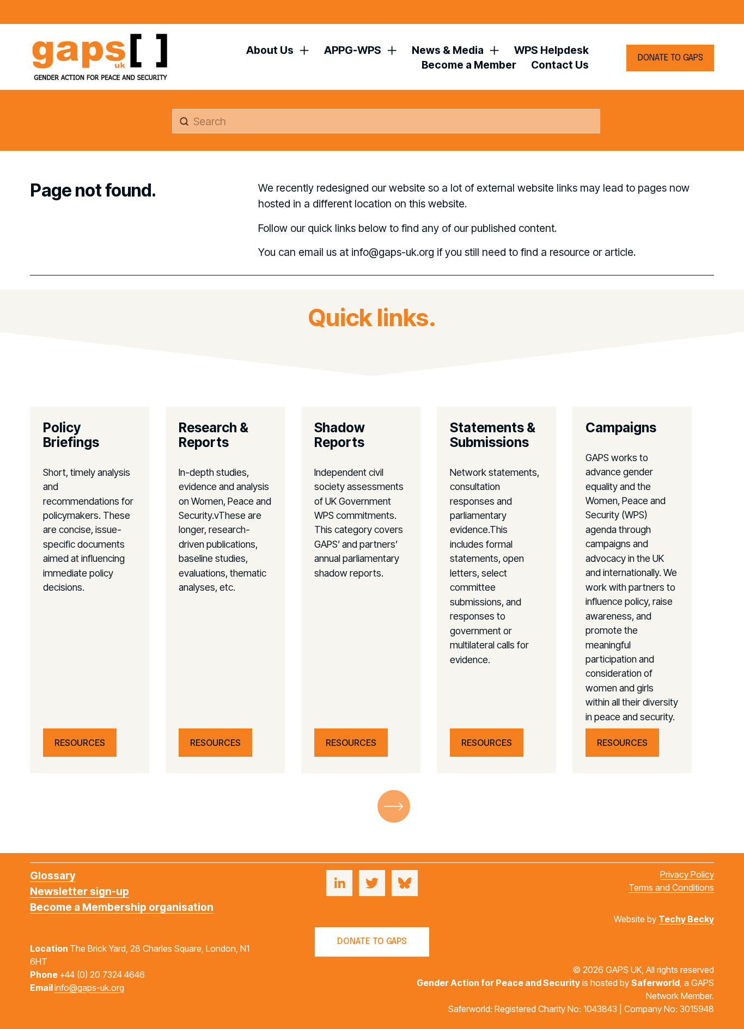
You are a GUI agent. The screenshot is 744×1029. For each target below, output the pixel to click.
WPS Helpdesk (551, 50)
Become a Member (469, 64)
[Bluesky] (405, 883)
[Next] (393, 806)
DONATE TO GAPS (670, 58)
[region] (372, 590)
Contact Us (560, 64)
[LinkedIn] (339, 883)
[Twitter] (372, 883)
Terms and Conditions (671, 887)
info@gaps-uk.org (89, 987)
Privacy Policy (687, 874)
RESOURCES (79, 742)
